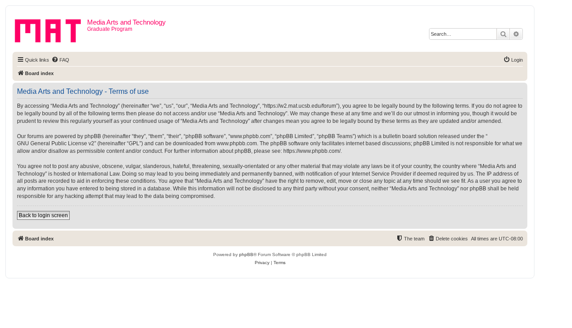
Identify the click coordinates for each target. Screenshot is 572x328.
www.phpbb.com (237, 143)
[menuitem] (60, 60)
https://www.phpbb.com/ (312, 151)
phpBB (246, 254)
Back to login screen (43, 215)
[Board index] (51, 29)
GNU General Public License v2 (55, 143)
